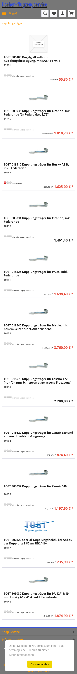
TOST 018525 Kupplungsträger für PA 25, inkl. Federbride (36, 273)
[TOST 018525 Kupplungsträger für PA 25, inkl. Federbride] (38, 258)
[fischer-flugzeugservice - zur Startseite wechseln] (24, 5)
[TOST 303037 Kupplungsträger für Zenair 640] (38, 473)
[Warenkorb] (71, 13)
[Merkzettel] (53, 13)
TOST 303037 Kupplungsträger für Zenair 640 (35, 486)
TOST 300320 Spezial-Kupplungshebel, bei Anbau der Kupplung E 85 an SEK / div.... (38, 541)
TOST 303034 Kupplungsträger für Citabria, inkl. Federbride (37, 219)
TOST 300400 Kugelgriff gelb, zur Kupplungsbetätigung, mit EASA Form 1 (32, 59)
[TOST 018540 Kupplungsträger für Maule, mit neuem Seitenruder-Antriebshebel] (38, 312)
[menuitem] (9, 13)
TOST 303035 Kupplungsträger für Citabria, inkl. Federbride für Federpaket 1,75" (37, 112)
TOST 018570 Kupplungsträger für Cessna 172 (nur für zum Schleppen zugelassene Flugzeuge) (37, 380)
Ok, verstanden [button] (39, 664)
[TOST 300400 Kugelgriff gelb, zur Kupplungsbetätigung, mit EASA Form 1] (38, 43)
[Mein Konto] (62, 13)
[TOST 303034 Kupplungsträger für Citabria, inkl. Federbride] (38, 204)
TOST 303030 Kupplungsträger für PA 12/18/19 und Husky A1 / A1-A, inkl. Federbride (36, 595)
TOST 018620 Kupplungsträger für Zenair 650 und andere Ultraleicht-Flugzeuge (38, 434)
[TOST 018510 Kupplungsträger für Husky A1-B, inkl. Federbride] (38, 151)
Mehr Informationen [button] (21, 654)
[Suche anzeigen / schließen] (45, 13)
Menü (13, 13)
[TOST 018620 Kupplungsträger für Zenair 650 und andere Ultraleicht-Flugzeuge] (38, 419)
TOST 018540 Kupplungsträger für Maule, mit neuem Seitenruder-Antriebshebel (36, 327)
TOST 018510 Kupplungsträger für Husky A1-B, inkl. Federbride (36, 166)
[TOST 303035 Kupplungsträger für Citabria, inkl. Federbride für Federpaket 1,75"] (38, 97)
